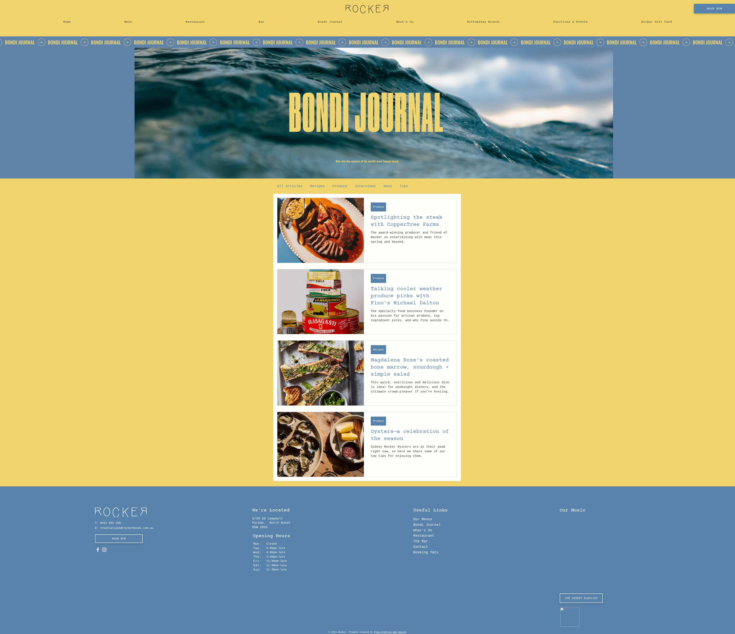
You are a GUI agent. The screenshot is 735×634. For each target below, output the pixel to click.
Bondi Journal (427, 525)
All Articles (289, 186)
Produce (339, 186)
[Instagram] (104, 550)
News (388, 186)
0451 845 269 (110, 523)
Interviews (365, 186)
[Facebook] (98, 550)
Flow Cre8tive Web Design (390, 632)
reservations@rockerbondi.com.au (127, 528)
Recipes (317, 186)
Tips (404, 186)
